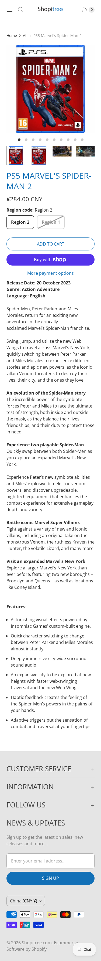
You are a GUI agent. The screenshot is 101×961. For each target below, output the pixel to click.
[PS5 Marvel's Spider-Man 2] (50, 89)
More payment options (50, 273)
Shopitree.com (37, 943)
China (23, 901)
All (25, 35)
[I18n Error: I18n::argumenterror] (15, 155)
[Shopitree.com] (50, 9)
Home (11, 35)
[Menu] (9, 9)
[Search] (20, 9)
